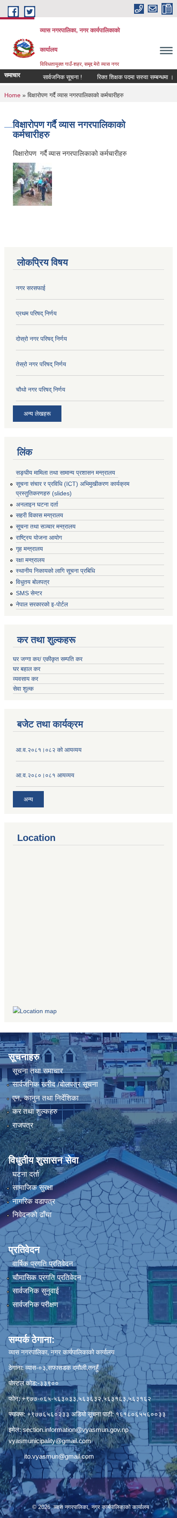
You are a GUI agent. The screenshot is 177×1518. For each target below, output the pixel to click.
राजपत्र (22, 1125)
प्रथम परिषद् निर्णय (36, 313)
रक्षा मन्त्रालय (30, 559)
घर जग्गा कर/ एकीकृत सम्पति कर (47, 658)
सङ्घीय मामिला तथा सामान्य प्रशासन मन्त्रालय (65, 472)
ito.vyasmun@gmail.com (59, 1456)
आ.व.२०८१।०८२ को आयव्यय (49, 749)
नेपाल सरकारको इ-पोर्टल (42, 604)
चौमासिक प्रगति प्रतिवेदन (46, 1278)
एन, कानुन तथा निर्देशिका (45, 1098)
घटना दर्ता (25, 1174)
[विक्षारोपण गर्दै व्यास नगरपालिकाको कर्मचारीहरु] (32, 183)
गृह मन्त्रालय (29, 548)
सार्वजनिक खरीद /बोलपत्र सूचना (55, 1084)
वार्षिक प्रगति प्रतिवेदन (42, 1264)
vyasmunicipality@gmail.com (50, 1440)
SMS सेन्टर (29, 593)
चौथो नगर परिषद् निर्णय (40, 389)
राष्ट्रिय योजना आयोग (39, 537)
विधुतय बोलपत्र (32, 581)
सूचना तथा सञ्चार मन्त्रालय (46, 526)
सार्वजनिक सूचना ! (51, 77)
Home (12, 95)
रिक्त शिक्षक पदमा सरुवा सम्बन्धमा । (124, 77)
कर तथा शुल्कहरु (35, 1111)
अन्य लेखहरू (37, 413)
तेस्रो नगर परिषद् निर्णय (41, 364)
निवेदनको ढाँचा (32, 1215)
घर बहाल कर (26, 668)
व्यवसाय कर (25, 678)
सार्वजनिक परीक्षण (35, 1305)
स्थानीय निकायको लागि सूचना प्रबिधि (55, 570)
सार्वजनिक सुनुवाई (35, 1291)
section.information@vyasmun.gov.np (75, 1429)
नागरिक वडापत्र (33, 1201)
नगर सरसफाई (31, 287)
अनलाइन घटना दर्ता (37, 504)
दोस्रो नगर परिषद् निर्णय (41, 338)
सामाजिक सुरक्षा (32, 1188)
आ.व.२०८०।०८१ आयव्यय (45, 775)
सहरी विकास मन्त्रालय (39, 515)
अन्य (28, 799)
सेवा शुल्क (23, 688)
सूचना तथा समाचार (37, 1071)
